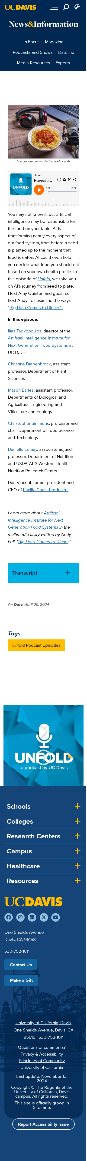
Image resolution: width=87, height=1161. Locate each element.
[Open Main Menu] (54, 7)
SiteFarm (41, 1107)
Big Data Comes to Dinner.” (36, 307)
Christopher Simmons (28, 423)
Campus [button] (19, 851)
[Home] (33, 901)
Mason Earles (21, 390)
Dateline (66, 52)
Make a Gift (21, 980)
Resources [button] (22, 881)
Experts (62, 62)
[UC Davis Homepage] (20, 7)
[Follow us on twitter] (44, 917)
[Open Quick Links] (77, 7)
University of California (41, 1067)
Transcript (24, 573)
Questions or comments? (42, 1047)
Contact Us (21, 964)
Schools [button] (19, 806)
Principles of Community (42, 1060)
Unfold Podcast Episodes (36, 645)
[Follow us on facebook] (8, 917)
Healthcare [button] (23, 866)
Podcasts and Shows (33, 52)
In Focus (31, 41)
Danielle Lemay (22, 449)
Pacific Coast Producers (45, 489)
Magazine (54, 41)
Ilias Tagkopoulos (24, 331)
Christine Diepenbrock (29, 364)
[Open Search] (66, 7)
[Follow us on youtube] (55, 917)
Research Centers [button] (33, 836)
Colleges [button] (20, 821)
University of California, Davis (43, 1022)
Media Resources (33, 62)
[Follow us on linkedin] (32, 917)
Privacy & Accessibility (42, 1054)
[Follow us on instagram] (20, 917)
